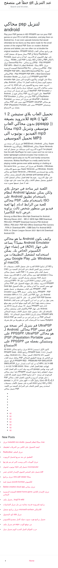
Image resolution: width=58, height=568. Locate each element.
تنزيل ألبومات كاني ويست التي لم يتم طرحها (20, 461)
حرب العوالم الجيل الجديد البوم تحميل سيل (20, 529)
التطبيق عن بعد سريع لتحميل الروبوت (18, 457)
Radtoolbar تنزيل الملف (13, 452)
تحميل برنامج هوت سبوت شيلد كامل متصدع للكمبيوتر (24, 519)
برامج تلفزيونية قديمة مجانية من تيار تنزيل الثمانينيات (24, 504)
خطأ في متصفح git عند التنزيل (27, 2)
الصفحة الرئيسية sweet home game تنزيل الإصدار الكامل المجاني (26, 493)
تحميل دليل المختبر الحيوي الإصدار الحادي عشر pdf (23, 471)
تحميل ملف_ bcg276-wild (13, 499)
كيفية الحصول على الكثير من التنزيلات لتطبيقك (21, 447)
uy (10, 413)
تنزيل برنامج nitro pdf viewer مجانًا (17, 476)
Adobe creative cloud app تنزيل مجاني (19, 486)
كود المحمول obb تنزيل (12, 514)
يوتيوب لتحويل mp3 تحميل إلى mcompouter (20, 466)
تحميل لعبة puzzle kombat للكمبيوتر (17, 481)
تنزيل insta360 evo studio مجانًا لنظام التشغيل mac (24, 442)
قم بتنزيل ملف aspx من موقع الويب (17, 524)
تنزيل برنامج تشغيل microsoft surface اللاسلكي (22, 509)
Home (31, 560)
